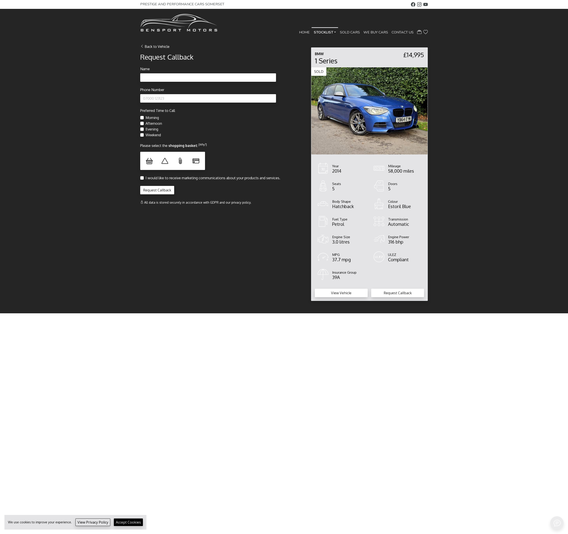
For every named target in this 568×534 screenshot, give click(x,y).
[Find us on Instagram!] (420, 4)
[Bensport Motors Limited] (179, 23)
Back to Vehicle (157, 46)
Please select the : (173, 145)
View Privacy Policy (92, 522)
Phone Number (152, 90)
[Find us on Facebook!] (414, 4)
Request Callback (398, 292)
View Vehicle (341, 292)
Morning (152, 117)
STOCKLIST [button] (323, 32)
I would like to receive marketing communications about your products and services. (213, 178)
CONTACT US (403, 32)
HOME (304, 32)
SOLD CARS (350, 32)
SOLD (318, 71)
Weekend (153, 135)
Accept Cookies (128, 522)
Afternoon (154, 123)
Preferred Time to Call (157, 110)
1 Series (326, 60)
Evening (152, 129)
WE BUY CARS (375, 32)
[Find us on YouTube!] (425, 4)
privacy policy (240, 202)
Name (145, 69)
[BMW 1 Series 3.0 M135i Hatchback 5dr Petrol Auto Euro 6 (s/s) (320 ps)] (369, 110)
